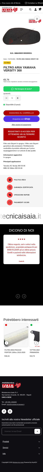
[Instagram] (10, 411)
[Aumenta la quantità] (17, 98)
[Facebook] (4, 411)
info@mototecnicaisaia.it (15, 404)
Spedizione (14, 81)
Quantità (6, 94)
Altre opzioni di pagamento (21, 125)
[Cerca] (30, 9)
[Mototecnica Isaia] (10, 9)
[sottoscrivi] (37, 431)
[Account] (35, 9)
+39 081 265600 (11, 402)
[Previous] (18, 296)
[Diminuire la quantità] (6, 98)
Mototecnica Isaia (18, 462)
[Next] (24, 296)
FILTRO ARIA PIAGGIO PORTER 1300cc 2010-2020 (14, 351)
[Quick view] (26, 325)
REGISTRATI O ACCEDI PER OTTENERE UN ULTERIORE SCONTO (21, 134)
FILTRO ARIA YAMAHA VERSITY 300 (19, 69)
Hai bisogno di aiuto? (23, 89)
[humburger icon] (21, 9)
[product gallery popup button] (37, 18)
